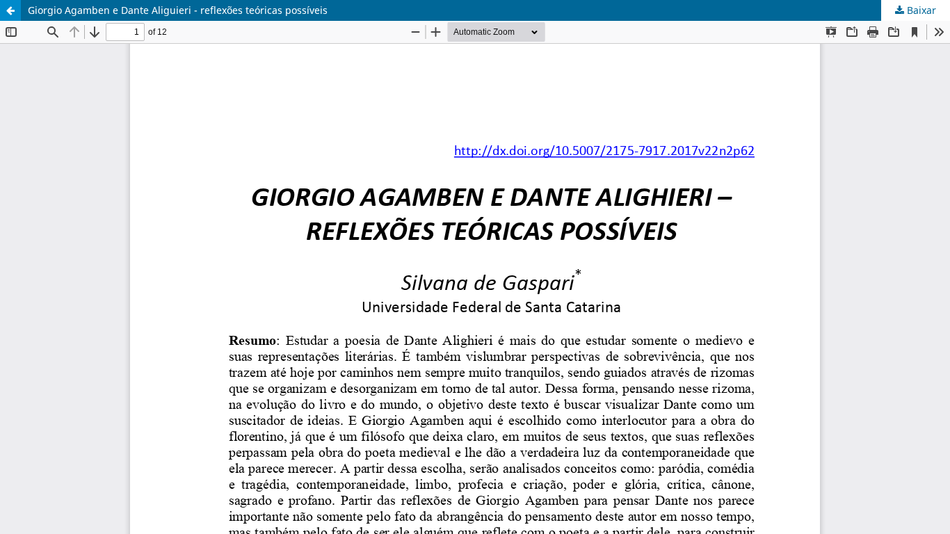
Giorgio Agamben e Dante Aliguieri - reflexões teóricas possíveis (178, 10)
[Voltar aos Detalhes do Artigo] (10, 10)
